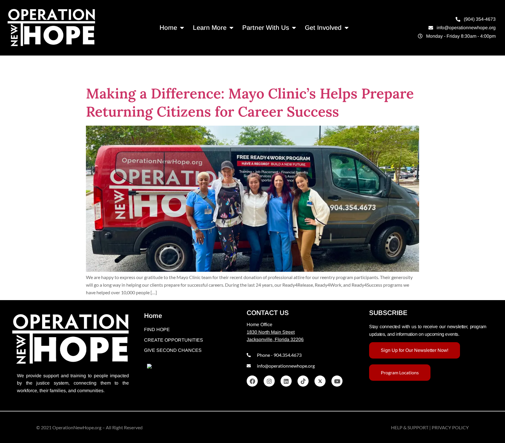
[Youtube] (337, 381)
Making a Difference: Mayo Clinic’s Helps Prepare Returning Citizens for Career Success (250, 102)
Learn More (209, 27)
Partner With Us (265, 27)
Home (168, 27)
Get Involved (323, 27)
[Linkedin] (286, 381)
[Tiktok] (303, 381)
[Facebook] (252, 381)
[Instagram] (269, 381)
